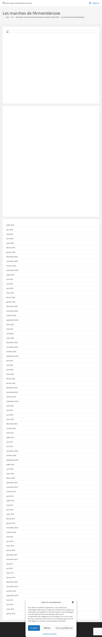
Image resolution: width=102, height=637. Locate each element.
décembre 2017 (12, 555)
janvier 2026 (10, 252)
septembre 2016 (12, 595)
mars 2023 (10, 374)
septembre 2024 (12, 320)
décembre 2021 (12, 424)
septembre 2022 (12, 401)
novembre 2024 (12, 311)
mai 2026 (9, 234)
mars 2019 (10, 514)
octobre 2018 (11, 532)
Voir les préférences (64, 628)
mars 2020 (10, 473)
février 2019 (10, 519)
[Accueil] (3, 17)
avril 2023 (9, 370)
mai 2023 (9, 365)
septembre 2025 (12, 270)
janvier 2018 (10, 550)
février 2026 (10, 248)
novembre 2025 (12, 261)
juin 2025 (9, 279)
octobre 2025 (11, 266)
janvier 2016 (10, 613)
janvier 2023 (10, 383)
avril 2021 (9, 446)
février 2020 (10, 478)
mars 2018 (10, 546)
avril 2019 (9, 510)
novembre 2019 (12, 487)
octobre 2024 (11, 315)
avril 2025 (9, 288)
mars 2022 (10, 419)
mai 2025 (9, 284)
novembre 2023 (12, 347)
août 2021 (10, 433)
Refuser (47, 628)
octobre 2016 (11, 591)
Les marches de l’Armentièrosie (72, 17)
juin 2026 (9, 230)
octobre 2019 (11, 491)
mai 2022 (9, 410)
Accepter (34, 628)
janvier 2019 (10, 523)
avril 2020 (9, 469)
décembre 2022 (12, 388)
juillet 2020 (10, 464)
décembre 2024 (12, 306)
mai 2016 (9, 600)
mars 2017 (10, 573)
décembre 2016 (12, 582)
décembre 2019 (12, 482)
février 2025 (10, 297)
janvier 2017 (10, 577)
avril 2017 (9, 568)
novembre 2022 (12, 392)
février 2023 (10, 379)
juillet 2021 (10, 437)
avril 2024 (9, 333)
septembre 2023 (12, 356)
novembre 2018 (12, 528)
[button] (73, 602)
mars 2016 (10, 609)
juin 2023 (9, 360)
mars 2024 (10, 338)
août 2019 (10, 496)
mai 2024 (9, 329)
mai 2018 (9, 537)
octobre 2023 (11, 351)
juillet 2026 (10, 225)
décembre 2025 (12, 257)
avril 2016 (9, 604)
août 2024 (10, 324)
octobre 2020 (11, 455)
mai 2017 (9, 564)
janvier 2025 (10, 302)
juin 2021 (9, 442)
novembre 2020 (12, 451)
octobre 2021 (11, 428)
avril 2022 (9, 415)
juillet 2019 (10, 500)
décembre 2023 (12, 342)
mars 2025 (10, 293)
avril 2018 (9, 541)
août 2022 (10, 406)
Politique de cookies (50, 634)
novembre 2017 (12, 559)
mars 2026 (10, 243)
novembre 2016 (12, 586)
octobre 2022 (11, 397)
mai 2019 (9, 505)
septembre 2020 (12, 460)
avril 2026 (9, 238)
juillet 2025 (10, 275)
